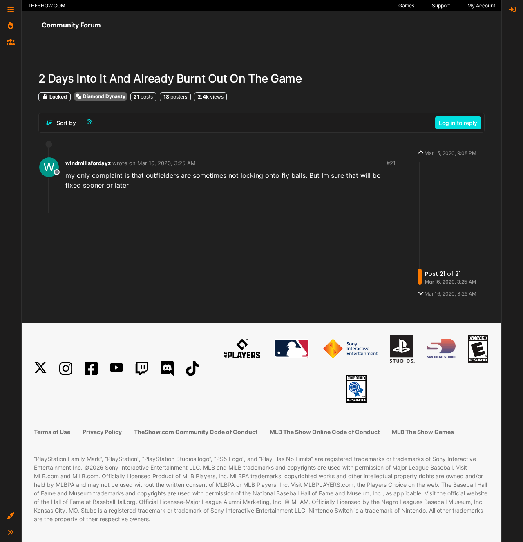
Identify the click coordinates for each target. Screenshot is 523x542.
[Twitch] (141, 368)
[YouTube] (116, 368)
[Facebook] (91, 368)
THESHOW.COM (46, 5)
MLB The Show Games (423, 431)
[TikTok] (192, 368)
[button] (10, 515)
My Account (481, 5)
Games (406, 5)
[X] (40, 368)
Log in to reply (458, 122)
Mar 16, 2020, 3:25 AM (166, 163)
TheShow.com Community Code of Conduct (195, 431)
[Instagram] (65, 368)
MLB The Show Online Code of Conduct (325, 431)
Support (441, 5)
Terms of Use (52, 431)
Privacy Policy (102, 431)
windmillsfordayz (88, 163)
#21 (391, 163)
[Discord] (167, 368)
